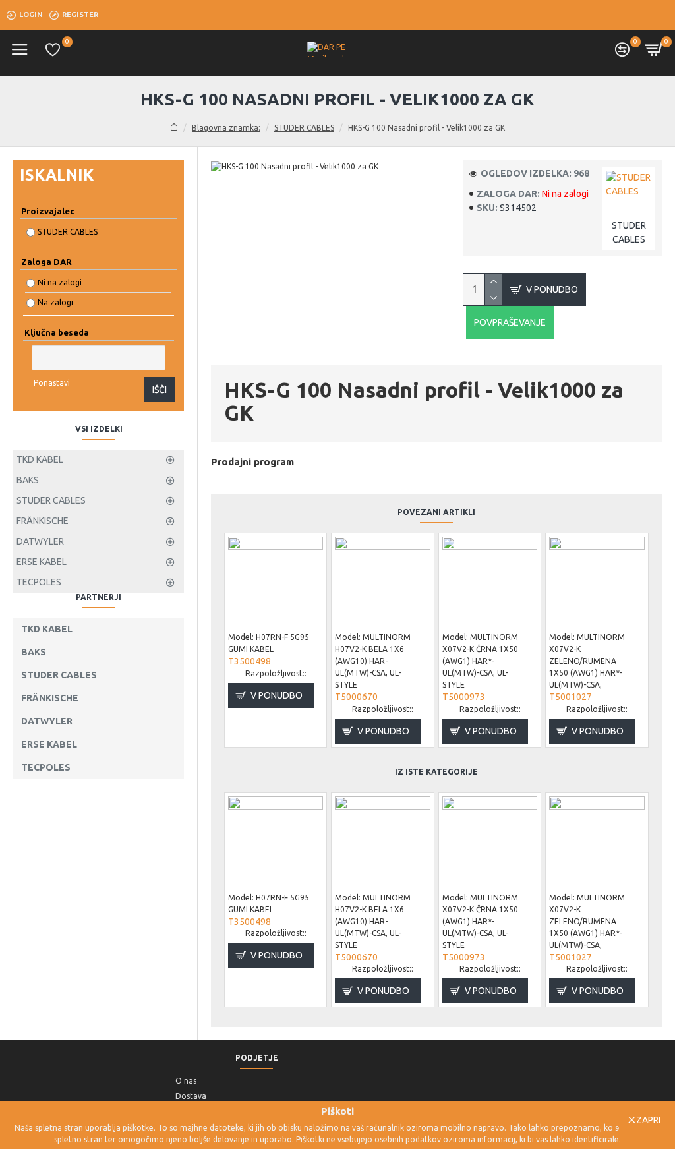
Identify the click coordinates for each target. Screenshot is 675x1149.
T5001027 (570, 697)
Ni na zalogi (60, 282)
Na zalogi (55, 302)
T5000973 (463, 697)
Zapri (648, 1120)
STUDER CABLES (304, 127)
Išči (159, 389)
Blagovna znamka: (226, 127)
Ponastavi (52, 382)
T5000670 (356, 697)
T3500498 (249, 661)
